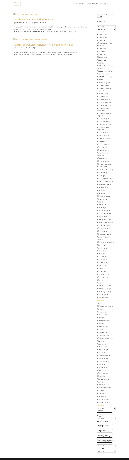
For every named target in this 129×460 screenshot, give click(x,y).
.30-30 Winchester (105, 102)
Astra (102, 318)
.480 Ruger (103, 199)
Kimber (103, 367)
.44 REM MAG (104, 161)
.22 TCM (102, 63)
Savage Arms (104, 379)
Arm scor (103, 312)
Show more (100, 300)
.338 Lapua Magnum (106, 124)
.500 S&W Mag (104, 205)
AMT (101, 309)
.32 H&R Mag (104, 119)
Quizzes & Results (92, 4)
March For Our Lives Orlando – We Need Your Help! (43, 44)
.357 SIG (102, 265)
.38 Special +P (104, 144)
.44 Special (103, 167)
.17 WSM (102, 48)
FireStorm (103, 347)
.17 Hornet (103, 40)
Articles (81, 4)
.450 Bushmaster (105, 184)
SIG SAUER (104, 385)
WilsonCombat (104, 402)
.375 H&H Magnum (105, 138)
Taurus (102, 391)
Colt (101, 341)
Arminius (103, 315)
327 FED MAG (104, 211)
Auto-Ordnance (104, 321)
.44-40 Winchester (106, 170)
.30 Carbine (103, 97)
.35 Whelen (103, 132)
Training (103, 4)
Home (75, 4)
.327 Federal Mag (105, 122)
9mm (102, 254)
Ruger (102, 376)
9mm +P (102, 251)
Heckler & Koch (105, 356)
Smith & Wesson (105, 388)
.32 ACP (102, 280)
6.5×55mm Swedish (106, 219)
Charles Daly (104, 332)
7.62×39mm (103, 231)
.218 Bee (102, 54)
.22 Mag (102, 60)
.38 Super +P (103, 277)
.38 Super (103, 147)
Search (100, 16)
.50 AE (101, 202)
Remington (103, 373)
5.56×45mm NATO (105, 214)
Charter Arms (104, 335)
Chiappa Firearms (105, 338)
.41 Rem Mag (104, 150)
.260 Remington (104, 83)
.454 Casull (103, 190)
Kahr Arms (104, 361)
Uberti (102, 394)
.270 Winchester (105, 86)
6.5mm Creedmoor (106, 222)
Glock (102, 353)
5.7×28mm (103, 216)
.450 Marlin (103, 187)
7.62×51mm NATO (105, 234)
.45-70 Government (106, 181)
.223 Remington (105, 286)
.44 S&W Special (105, 164)
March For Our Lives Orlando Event (34, 19)
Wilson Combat (105, 399)
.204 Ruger (103, 51)
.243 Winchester (105, 74)
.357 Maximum (104, 135)
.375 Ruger (103, 141)
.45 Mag (102, 176)
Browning (103, 326)
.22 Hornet (103, 57)
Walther (102, 396)
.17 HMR (103, 37)
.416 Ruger (103, 158)
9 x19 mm (103, 245)
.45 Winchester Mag (106, 179)
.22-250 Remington (105, 71)
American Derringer (106, 306)
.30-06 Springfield (105, 99)
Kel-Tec (102, 364)
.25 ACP (102, 271)
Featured (38, 23)
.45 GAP (102, 283)
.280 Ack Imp (104, 94)
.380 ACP (103, 262)
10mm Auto (104, 274)
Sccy (101, 382)
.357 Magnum (105, 292)
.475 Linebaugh (104, 196)
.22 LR (102, 268)
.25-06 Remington (105, 77)
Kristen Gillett (19, 23)
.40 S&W (103, 257)
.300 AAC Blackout (105, 105)
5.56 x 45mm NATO (106, 297)
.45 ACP (103, 260)
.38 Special (103, 295)
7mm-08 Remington (106, 242)
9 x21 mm (103, 248)
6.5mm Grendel (104, 225)
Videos (44, 23)
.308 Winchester (105, 289)
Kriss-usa (103, 370)
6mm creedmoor (105, 228)
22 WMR (102, 208)
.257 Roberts (103, 80)
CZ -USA (103, 344)
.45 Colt (103, 173)
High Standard (104, 358)
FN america (103, 350)
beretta (102, 324)
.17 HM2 (102, 34)
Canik (101, 329)
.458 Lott (102, 193)
